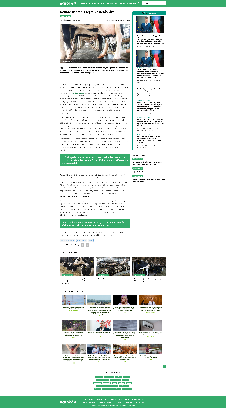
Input (114, 383)
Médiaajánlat (129, 402)
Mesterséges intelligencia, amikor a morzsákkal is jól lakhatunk (150, 90)
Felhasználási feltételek (105, 402)
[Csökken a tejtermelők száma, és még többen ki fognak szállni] (149, 266)
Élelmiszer (127, 377)
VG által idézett (78, 93)
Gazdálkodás (106, 383)
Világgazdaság (132, 3)
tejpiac (91, 240)
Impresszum (118, 402)
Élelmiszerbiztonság (102, 380)
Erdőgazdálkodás (115, 380)
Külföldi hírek (101, 386)
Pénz (104, 389)
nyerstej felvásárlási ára (68, 240)
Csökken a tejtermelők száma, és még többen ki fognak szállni (147, 280)
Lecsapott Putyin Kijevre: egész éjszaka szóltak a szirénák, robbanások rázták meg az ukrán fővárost (149, 139)
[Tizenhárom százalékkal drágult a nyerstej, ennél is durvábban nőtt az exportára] (77, 266)
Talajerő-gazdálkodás (114, 389)
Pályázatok (98, 389)
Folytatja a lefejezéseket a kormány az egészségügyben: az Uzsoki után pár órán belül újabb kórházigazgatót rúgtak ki (150, 122)
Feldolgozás (97, 383)
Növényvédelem (124, 386)
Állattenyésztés (109, 377)
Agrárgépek (99, 377)
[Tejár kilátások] (113, 266)
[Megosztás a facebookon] (82, 245)
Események (125, 380)
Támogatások (127, 389)
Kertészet (121, 383)
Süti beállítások (140, 402)
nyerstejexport (81, 240)
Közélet (129, 383)
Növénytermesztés (112, 386)
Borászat (110, 3)
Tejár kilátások (137, 172)
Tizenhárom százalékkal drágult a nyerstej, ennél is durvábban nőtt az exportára (147, 163)
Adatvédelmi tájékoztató (88, 402)
